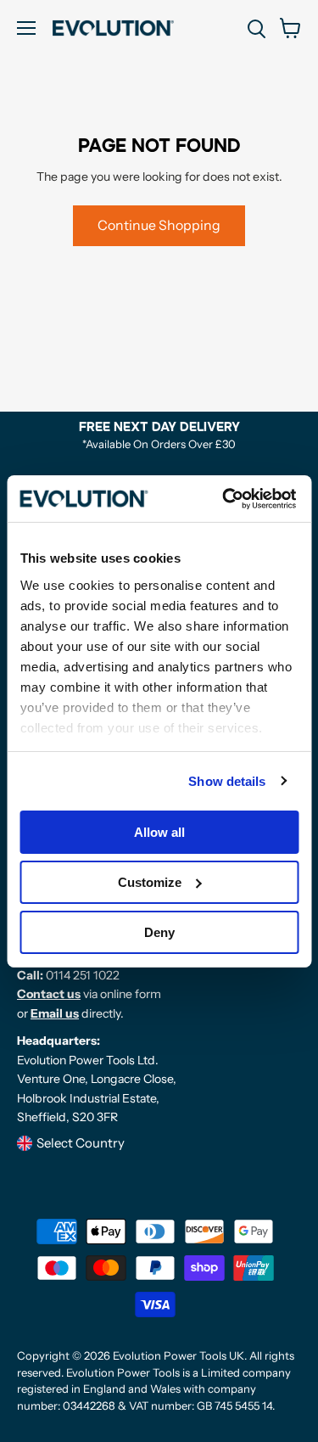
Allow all (159, 832)
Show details (226, 780)
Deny (159, 931)
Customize (149, 882)
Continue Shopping (159, 225)
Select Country (80, 1143)
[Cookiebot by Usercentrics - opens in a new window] (224, 498)
